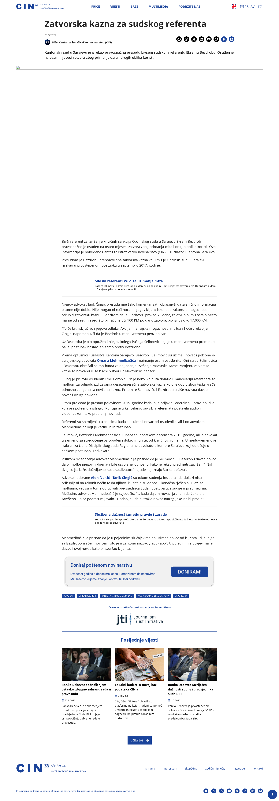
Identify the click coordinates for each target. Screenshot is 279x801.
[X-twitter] (221, 790)
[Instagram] (213, 790)
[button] (179, 39)
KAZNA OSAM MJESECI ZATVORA (153, 595)
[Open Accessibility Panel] (272, 794)
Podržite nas (189, 7)
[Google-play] (252, 790)
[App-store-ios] (260, 790)
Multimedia (158, 7)
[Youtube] (229, 790)
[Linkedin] (237, 790)
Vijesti (115, 7)
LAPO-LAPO (181, 595)
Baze (134, 7)
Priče (95, 7)
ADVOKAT (68, 595)
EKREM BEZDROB (87, 595)
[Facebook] (205, 790)
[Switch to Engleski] (234, 6)
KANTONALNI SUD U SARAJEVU (117, 595)
